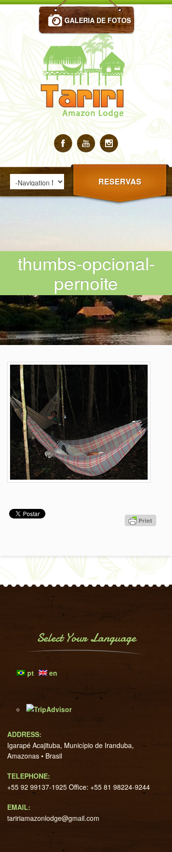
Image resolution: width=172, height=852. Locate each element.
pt (30, 673)
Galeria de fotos (97, 20)
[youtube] (86, 143)
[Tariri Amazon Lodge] (86, 131)
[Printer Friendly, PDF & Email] (142, 537)
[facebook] (63, 143)
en (53, 673)
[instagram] (109, 143)
